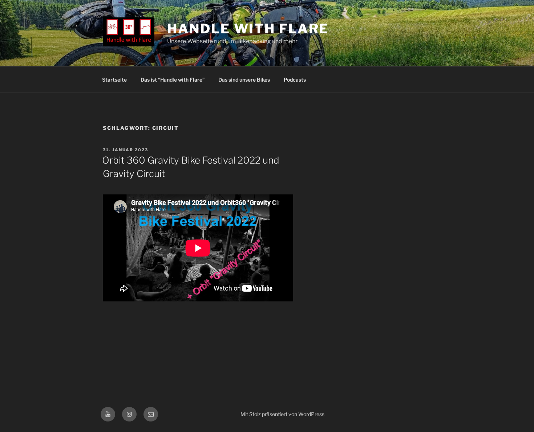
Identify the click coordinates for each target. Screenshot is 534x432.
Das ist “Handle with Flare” (173, 80)
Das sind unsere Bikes (244, 80)
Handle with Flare (248, 29)
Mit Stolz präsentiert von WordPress (282, 414)
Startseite (114, 80)
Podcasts (295, 80)
